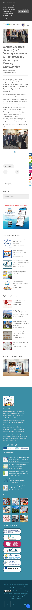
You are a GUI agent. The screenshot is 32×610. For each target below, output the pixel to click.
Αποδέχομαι (23, 11)
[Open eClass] (30, 164)
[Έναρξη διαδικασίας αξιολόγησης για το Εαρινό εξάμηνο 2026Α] (7, 254)
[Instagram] (30, 171)
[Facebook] (30, 167)
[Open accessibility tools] (28, 606)
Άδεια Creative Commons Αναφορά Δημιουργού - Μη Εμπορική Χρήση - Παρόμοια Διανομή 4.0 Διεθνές (16, 596)
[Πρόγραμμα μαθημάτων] (30, 157)
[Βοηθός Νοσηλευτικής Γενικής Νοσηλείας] (15, 501)
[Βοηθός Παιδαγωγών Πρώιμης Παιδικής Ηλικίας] (6, 501)
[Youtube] (30, 178)
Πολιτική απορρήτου (18, 588)
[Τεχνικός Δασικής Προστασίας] (15, 509)
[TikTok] (30, 174)
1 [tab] (15, 152)
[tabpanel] (15, 139)
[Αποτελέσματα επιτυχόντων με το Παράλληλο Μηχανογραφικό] (7, 243)
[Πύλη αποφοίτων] (30, 184)
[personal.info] (30, 161)
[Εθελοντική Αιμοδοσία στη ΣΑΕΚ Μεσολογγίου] (7, 304)
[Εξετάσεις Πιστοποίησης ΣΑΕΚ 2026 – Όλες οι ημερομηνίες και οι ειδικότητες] (7, 264)
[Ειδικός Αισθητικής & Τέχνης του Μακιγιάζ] (6, 518)
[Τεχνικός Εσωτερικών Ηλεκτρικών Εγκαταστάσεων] (6, 509)
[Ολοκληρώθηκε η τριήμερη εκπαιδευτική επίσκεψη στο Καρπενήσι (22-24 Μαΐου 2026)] (7, 314)
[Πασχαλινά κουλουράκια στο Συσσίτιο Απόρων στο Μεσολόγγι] (7, 335)
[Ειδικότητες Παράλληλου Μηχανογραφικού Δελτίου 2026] (7, 275)
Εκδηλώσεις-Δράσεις (10, 72)
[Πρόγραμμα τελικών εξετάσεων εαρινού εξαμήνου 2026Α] (7, 285)
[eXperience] (30, 181)
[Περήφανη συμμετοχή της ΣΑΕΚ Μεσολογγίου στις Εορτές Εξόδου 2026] (7, 325)
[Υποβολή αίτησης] (30, 154)
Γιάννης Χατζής (20, 586)
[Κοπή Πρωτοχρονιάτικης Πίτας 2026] (7, 346)
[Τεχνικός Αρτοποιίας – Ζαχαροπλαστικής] (24, 501)
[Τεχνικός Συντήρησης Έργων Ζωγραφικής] (24, 518)
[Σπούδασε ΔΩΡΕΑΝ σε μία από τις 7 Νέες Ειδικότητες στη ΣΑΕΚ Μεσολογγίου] (5, 466)
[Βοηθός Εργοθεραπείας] (24, 509)
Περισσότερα (25, 9)
